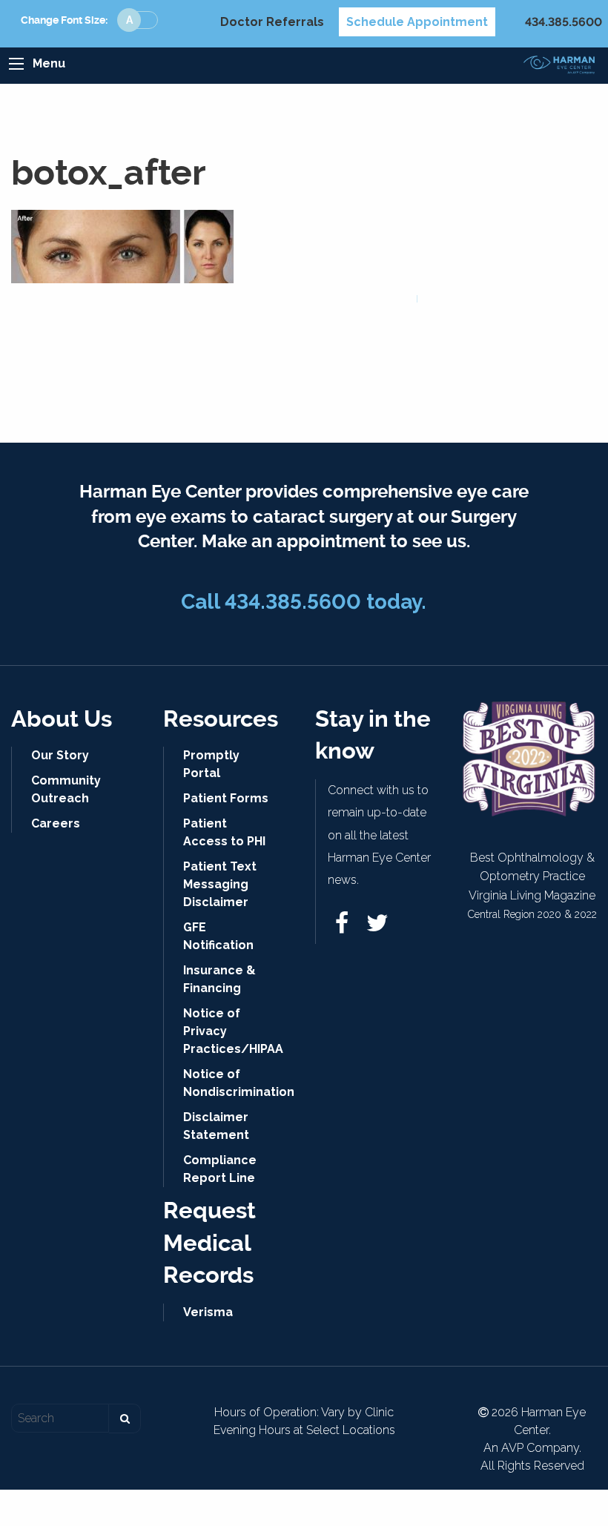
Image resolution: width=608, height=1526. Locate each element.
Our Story (60, 755)
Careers (55, 823)
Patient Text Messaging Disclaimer (220, 884)
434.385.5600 (563, 22)
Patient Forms (225, 798)
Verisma (208, 1312)
